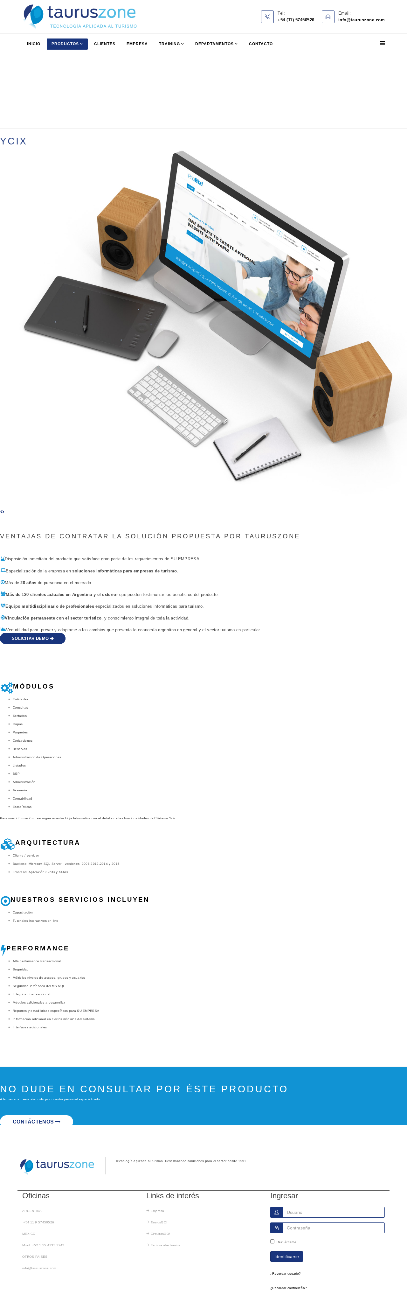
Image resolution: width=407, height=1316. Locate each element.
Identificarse (286, 1256)
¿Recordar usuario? (285, 1273)
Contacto (261, 44)
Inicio (33, 44)
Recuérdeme (286, 1242)
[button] (1, 512)
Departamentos (214, 44)
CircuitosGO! (160, 1234)
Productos (65, 44)
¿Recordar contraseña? (288, 1288)
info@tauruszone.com (39, 1268)
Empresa (137, 44)
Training (169, 44)
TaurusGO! (159, 1222)
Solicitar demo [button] (31, 638)
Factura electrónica (166, 1245)
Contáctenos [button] (34, 1121)
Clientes (104, 44)
